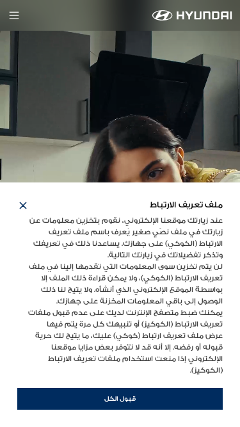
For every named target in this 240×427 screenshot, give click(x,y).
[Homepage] (192, 15)
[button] (23, 205)
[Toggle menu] (14, 15)
